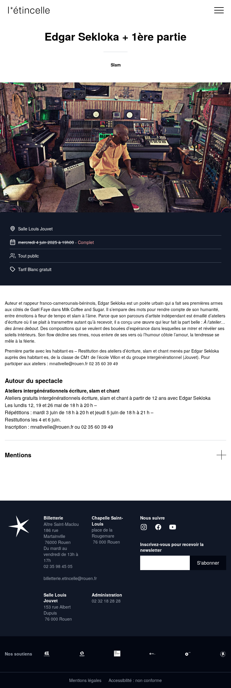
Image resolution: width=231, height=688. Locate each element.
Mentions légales (85, 680)
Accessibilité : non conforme (135, 680)
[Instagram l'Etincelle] (143, 527)
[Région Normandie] (47, 654)
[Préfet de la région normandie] (117, 654)
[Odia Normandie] (152, 654)
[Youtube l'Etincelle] (172, 527)
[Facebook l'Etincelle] (158, 527)
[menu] (219, 10)
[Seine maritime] (82, 654)
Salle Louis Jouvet (35, 229)
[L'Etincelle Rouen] (32, 10)
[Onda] (188, 654)
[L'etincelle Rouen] (18, 526)
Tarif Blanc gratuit (34, 269)
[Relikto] (223, 654)
